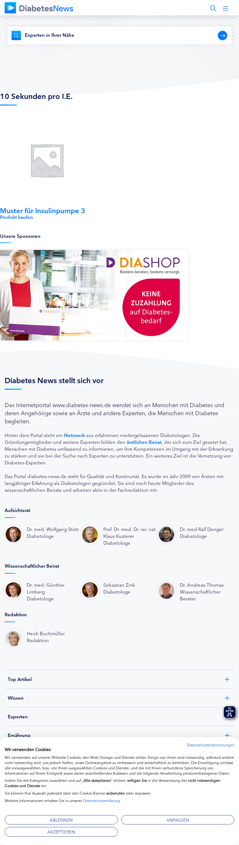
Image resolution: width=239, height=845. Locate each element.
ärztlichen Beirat (144, 442)
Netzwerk (74, 435)
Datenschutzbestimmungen (210, 744)
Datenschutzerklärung (101, 800)
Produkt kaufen (16, 217)
